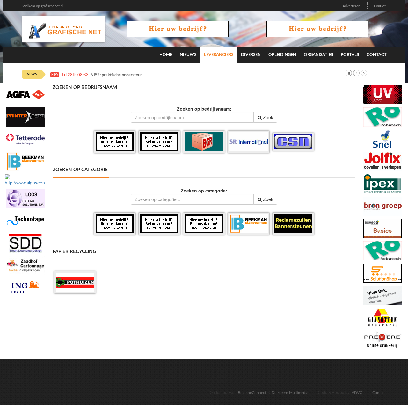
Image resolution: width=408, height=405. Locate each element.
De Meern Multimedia (290, 392)
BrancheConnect (252, 392)
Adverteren (351, 6)
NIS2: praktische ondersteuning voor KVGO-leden (136, 75)
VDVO (357, 392)
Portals (350, 55)
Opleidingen (282, 55)
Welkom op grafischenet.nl (42, 6)
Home (165, 55)
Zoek (267, 117)
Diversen (251, 55)
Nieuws (188, 55)
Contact (380, 6)
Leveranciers (218, 55)
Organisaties (318, 55)
